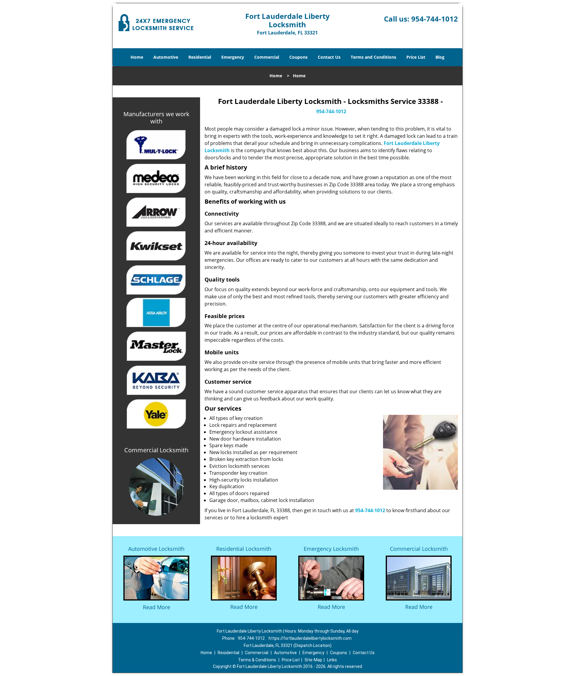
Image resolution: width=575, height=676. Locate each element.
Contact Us (329, 57)
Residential (199, 57)
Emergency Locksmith (331, 548)
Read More (156, 607)
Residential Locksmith (243, 548)
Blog (439, 57)
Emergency (232, 57)
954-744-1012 (434, 19)
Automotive (165, 57)
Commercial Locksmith (419, 548)
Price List (415, 57)
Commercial (266, 57)
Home (137, 57)
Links (332, 659)
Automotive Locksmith (156, 548)
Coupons (298, 57)
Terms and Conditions (373, 57)
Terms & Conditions (257, 659)
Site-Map (313, 659)
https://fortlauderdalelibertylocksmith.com (310, 638)
